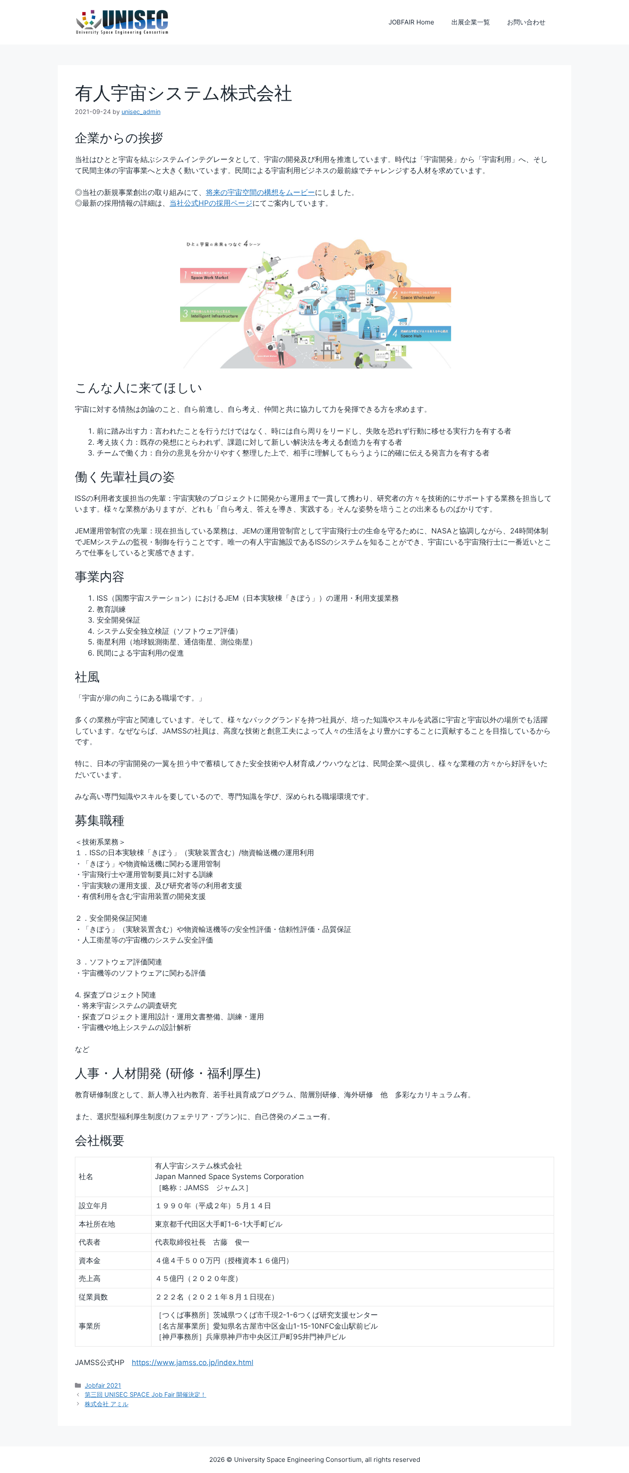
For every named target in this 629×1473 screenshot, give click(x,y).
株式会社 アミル (106, 1403)
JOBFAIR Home (411, 22)
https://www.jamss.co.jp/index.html (192, 1362)
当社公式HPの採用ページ (210, 203)
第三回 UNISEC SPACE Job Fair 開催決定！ (145, 1394)
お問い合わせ (526, 22)
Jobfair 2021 (103, 1385)
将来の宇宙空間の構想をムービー (260, 192)
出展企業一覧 (470, 22)
